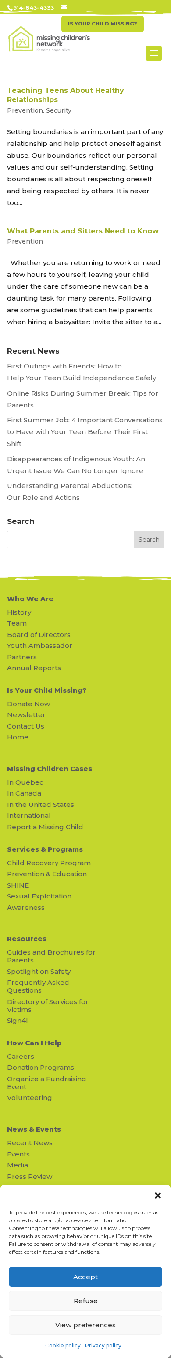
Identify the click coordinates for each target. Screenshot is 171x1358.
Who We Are (30, 598)
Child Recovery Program (49, 863)
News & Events (34, 1129)
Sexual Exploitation (39, 896)
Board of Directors (39, 634)
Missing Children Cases (49, 768)
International (29, 815)
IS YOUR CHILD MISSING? (102, 24)
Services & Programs (45, 849)
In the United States (40, 804)
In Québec (25, 782)
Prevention (25, 110)
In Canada (24, 793)
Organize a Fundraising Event (46, 1083)
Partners (22, 657)
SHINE (18, 885)
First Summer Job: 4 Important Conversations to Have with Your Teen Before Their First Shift (85, 432)
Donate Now (28, 704)
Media (17, 1165)
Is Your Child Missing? (47, 690)
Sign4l (17, 1020)
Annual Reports (34, 668)
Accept (85, 1277)
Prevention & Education (47, 874)
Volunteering (29, 1097)
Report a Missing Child (45, 827)
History (19, 612)
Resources (26, 938)
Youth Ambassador (39, 645)
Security (58, 110)
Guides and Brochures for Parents (51, 956)
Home (17, 737)
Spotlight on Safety (39, 971)
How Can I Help (34, 1043)
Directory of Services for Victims (48, 1005)
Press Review (29, 1176)
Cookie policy (63, 1345)
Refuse (86, 1301)
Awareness (26, 907)
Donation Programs (40, 1067)
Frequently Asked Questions (38, 986)
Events (18, 1154)
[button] (157, 1195)
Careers (20, 1056)
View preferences (85, 1325)
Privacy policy (103, 1345)
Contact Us (25, 726)
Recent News (30, 1143)
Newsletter (26, 715)
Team (17, 623)
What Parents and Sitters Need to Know (83, 231)
